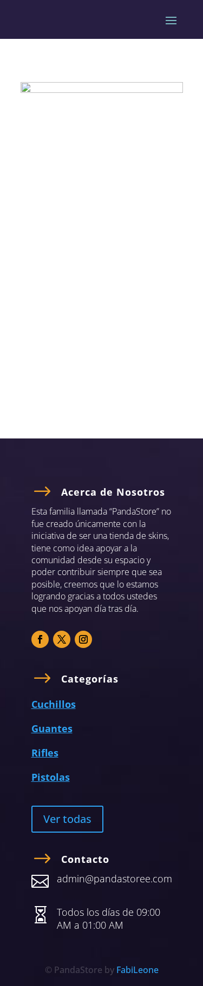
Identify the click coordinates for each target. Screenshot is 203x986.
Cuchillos (53, 704)
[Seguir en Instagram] (83, 639)
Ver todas (67, 819)
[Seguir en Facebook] (40, 639)
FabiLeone (137, 970)
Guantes (52, 728)
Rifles (44, 752)
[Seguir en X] (61, 639)
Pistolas (50, 777)
